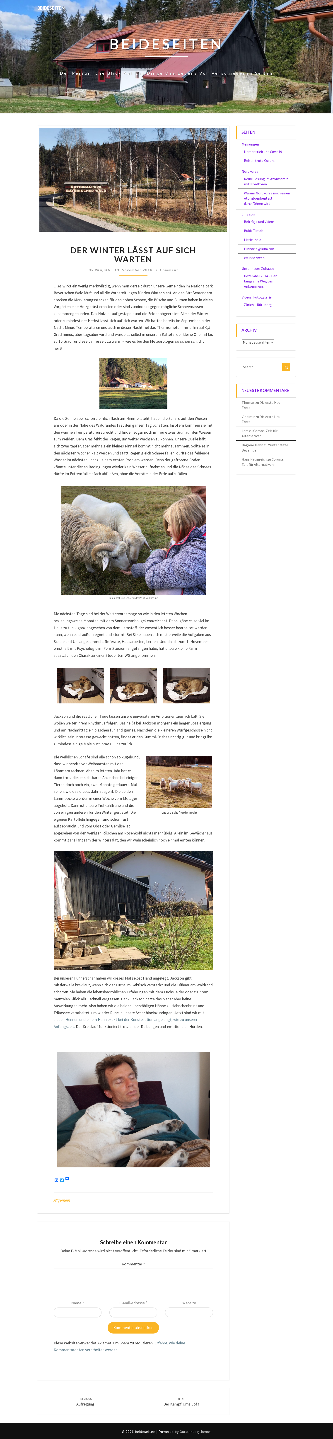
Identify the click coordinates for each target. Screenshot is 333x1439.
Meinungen (250, 144)
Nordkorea (250, 171)
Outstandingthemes (195, 1431)
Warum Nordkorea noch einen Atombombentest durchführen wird (267, 198)
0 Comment (167, 270)
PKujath (102, 270)
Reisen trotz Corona (259, 160)
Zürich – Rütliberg (258, 304)
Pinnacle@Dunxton (259, 248)
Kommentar (133, 1264)
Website (189, 1302)
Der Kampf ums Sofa (181, 1402)
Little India (252, 239)
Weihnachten (254, 258)
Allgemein (62, 1200)
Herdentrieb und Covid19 (263, 151)
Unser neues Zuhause (258, 268)
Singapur (249, 214)
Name (77, 1302)
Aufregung (85, 1402)
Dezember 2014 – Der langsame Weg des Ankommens (260, 281)
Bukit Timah (253, 230)
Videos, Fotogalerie (257, 297)
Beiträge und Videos (259, 221)
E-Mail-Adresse (133, 1302)
